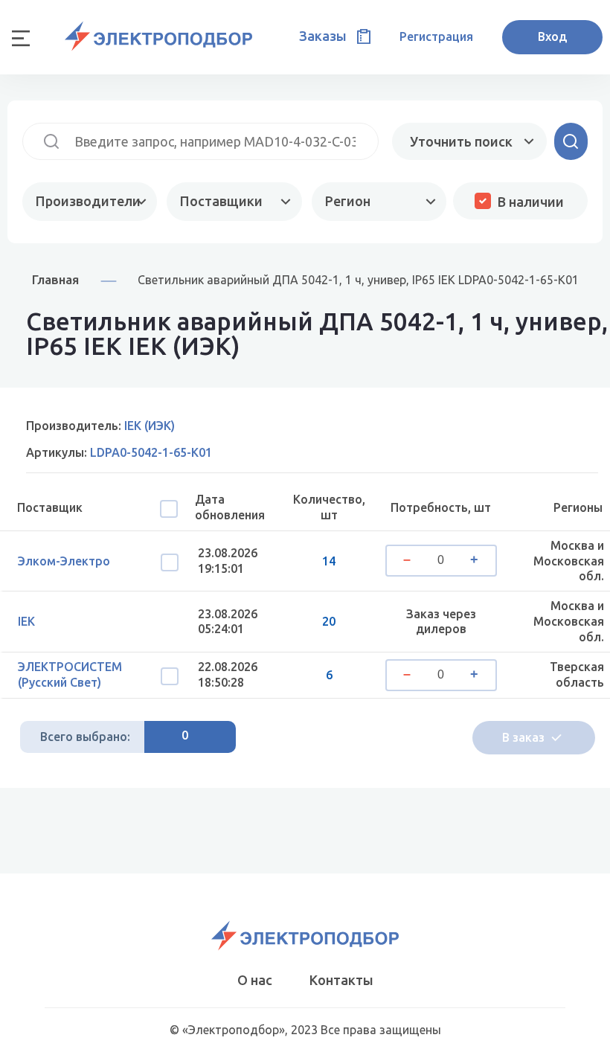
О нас (254, 979)
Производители (88, 200)
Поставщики (221, 200)
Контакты (341, 979)
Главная (55, 279)
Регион (347, 200)
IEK (26, 621)
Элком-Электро (64, 561)
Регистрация (436, 36)
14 (329, 561)
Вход (552, 36)
